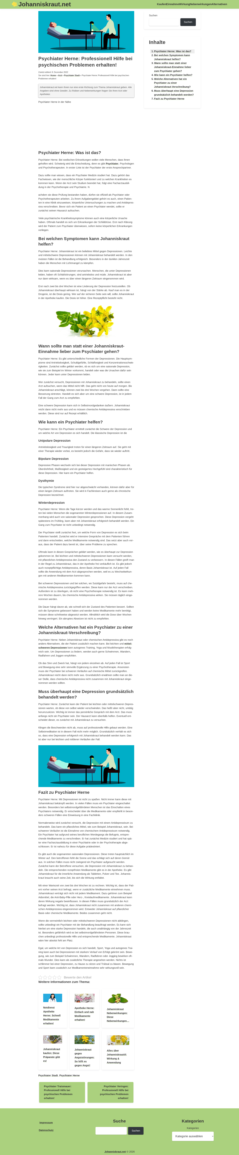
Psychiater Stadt (72, 75)
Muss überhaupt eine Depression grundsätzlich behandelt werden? (174, 92)
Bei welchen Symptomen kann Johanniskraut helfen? (172, 57)
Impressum (46, 1122)
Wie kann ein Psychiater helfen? (173, 75)
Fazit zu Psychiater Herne (169, 98)
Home (53, 75)
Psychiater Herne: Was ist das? (172, 51)
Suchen (153, 15)
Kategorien (193, 1128)
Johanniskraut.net (44, 4)
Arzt (60, 75)
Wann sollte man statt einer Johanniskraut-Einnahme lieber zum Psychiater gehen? (172, 67)
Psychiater (112, 163)
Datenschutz (46, 1130)
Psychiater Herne (69, 1075)
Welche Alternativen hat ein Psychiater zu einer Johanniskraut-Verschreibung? (172, 83)
